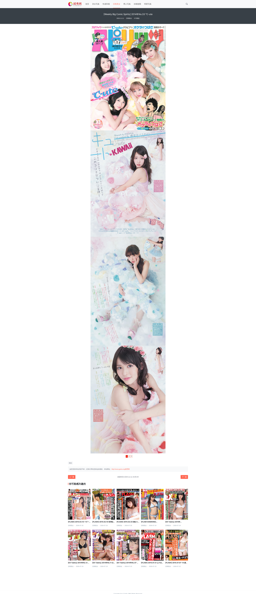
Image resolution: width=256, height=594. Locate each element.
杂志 (70, 463)
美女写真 (95, 4)
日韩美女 (116, 4)
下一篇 (184, 477)
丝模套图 (137, 4)
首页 (87, 4)
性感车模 (106, 4)
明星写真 (147, 4)
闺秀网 (127, 469)
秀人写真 (127, 4)
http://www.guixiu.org (118, 469)
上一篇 (71, 477)
